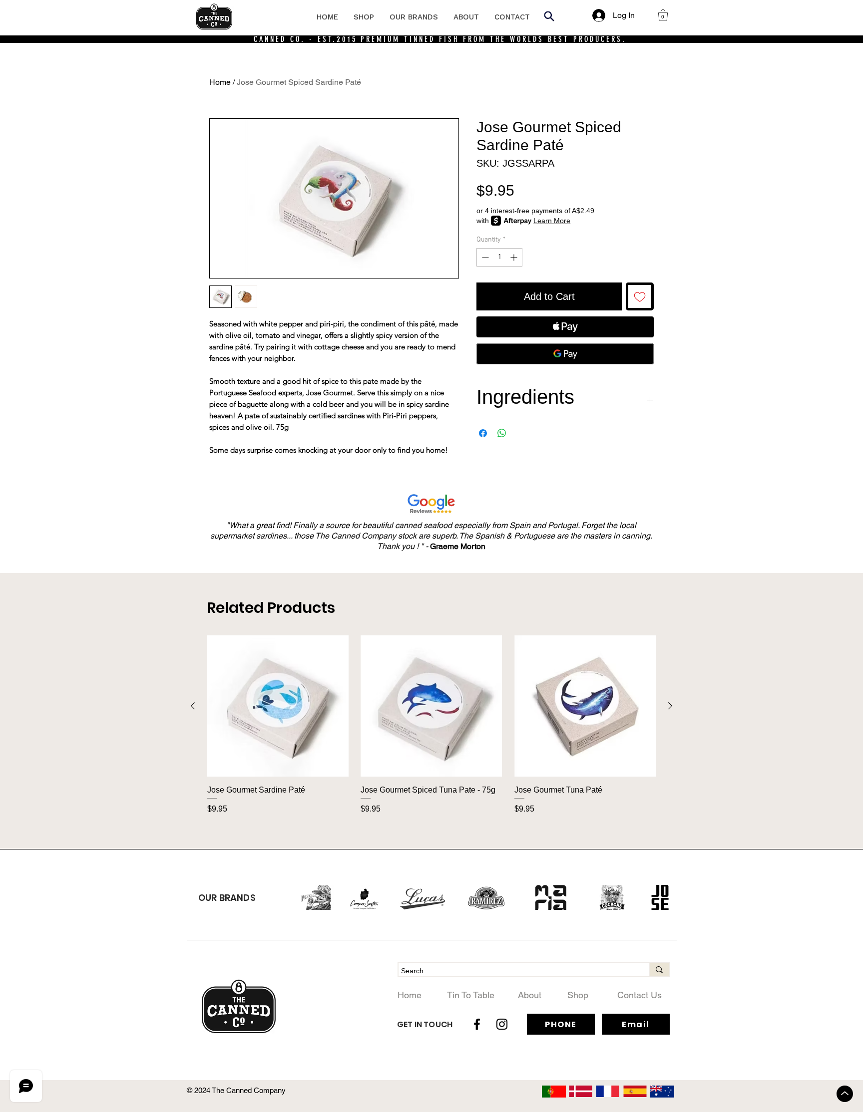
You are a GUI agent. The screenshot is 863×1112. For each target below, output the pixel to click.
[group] (431, 730)
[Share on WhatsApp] (502, 433)
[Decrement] (484, 257)
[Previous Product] (193, 706)
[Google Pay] (565, 353)
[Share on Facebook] (483, 433)
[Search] (548, 15)
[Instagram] (501, 1024)
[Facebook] (476, 1024)
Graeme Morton (457, 546)
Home (220, 82)
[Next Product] (670, 706)
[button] (663, 15)
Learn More (551, 221)
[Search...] (659, 969)
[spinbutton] (499, 257)
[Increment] (514, 257)
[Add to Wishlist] (640, 296)
